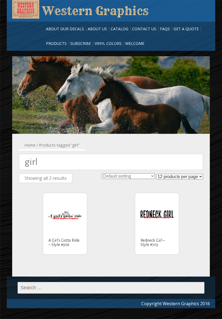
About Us (97, 28)
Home (29, 145)
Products (56, 43)
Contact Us (144, 28)
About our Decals (65, 28)
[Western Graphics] (26, 9)
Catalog (119, 28)
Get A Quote (186, 28)
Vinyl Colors (108, 43)
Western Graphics (95, 11)
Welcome (134, 43)
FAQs (165, 28)
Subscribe (80, 43)
